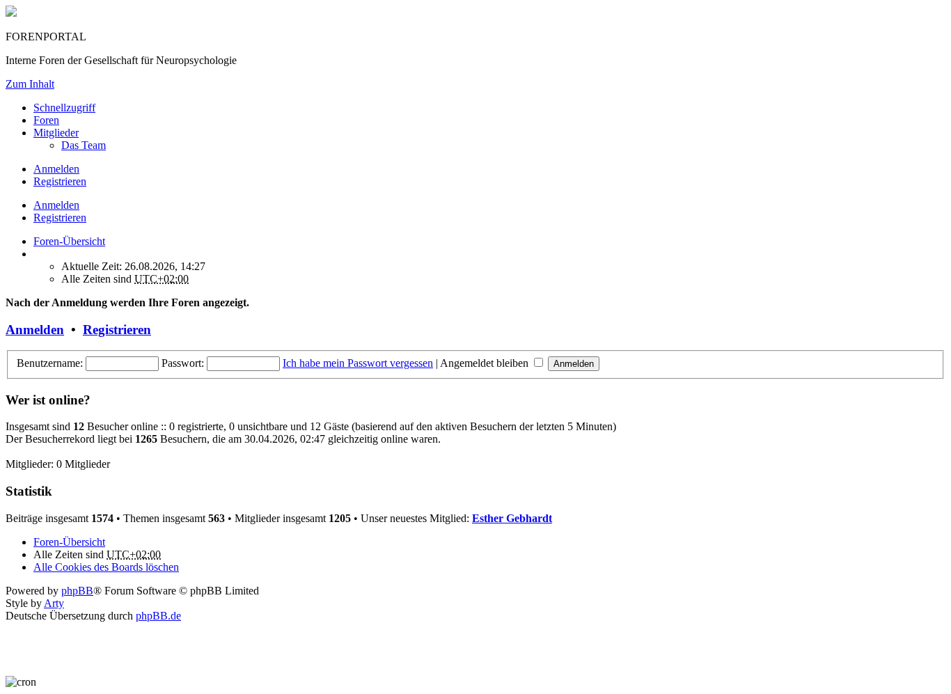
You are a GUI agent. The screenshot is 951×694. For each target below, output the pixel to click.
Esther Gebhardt (512, 518)
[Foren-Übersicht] (11, 13)
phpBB (77, 591)
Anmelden (56, 205)
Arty (54, 603)
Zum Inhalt (30, 84)
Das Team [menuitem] (83, 145)
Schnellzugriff (64, 107)
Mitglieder (56, 133)
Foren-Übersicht (69, 542)
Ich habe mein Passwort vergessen (358, 363)
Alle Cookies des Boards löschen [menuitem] (106, 567)
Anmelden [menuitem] (56, 169)
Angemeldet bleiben (485, 363)
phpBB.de (158, 616)
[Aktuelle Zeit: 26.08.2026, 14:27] (37, 254)
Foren (46, 120)
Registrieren (59, 217)
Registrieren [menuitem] (59, 181)
